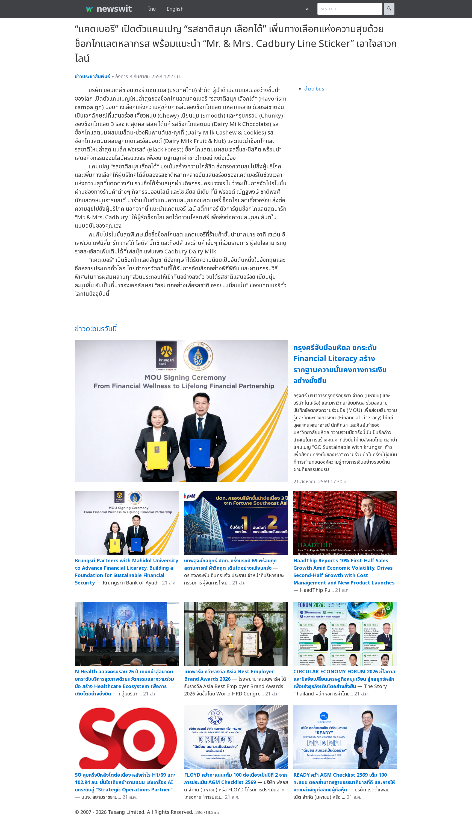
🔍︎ (389, 9)
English (175, 9)
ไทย (152, 9)
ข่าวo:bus (314, 89)
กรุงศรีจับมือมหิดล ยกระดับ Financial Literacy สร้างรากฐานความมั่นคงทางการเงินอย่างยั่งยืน (340, 364)
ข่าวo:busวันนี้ (96, 329)
